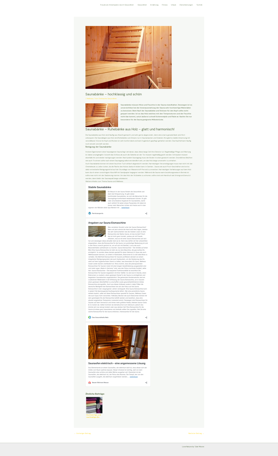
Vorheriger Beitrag (82, 433)
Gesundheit (142, 5)
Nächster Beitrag (196, 433)
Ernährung (154, 5)
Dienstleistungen (186, 5)
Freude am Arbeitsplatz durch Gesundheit (117, 5)
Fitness (165, 5)
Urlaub (173, 5)
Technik (199, 5)
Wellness (90, 98)
